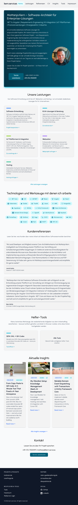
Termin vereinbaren (16, 76)
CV (49, 4)
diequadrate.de (46, 481)
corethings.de (8, 478)
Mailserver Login (9, 496)
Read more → (10, 424)
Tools (63, 4)
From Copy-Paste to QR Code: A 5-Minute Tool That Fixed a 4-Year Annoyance (14, 388)
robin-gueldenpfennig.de (49, 475)
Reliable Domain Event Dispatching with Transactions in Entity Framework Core (63, 386)
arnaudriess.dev (46, 478)
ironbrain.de (8, 475)
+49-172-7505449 (30, 78)
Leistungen (29, 4)
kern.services (10, 3)
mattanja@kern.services (46, 450)
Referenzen (40, 4)
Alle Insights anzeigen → (39, 431)
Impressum (72, 4)
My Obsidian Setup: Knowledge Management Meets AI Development (38, 386)
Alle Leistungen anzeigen (39, 184)
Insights (55, 4)
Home (20, 4)
